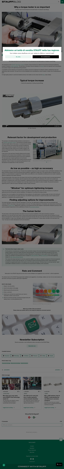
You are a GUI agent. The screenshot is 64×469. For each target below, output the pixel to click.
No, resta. (18, 56)
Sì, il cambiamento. (45, 56)
